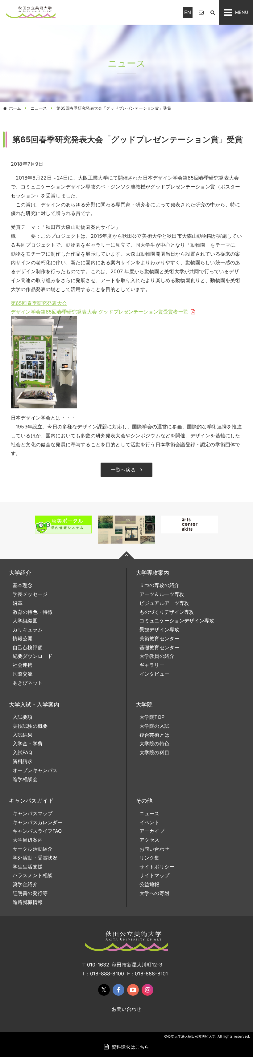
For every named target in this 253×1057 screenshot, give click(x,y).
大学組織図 (25, 621)
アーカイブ (151, 831)
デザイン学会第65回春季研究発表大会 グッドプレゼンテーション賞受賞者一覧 (99, 312)
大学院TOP (151, 717)
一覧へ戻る (123, 470)
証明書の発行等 (30, 893)
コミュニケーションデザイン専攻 (176, 621)
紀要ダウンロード (32, 656)
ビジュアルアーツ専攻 (164, 603)
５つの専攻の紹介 (159, 585)
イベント (149, 822)
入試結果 (23, 735)
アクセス (149, 840)
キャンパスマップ (32, 813)
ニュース (39, 108)
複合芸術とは (154, 735)
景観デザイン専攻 (159, 629)
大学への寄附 (154, 893)
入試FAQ (22, 752)
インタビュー (154, 674)
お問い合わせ (154, 849)
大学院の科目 (154, 752)
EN (187, 12)
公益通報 (149, 884)
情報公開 (23, 638)
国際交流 (23, 674)
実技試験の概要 (30, 726)
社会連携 (23, 665)
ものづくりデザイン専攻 (166, 612)
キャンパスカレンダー (38, 822)
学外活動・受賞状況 (35, 858)
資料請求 (23, 761)
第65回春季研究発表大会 (39, 303)
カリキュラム (28, 629)
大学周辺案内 (28, 840)
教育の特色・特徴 (32, 612)
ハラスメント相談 (32, 875)
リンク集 (149, 858)
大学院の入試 (154, 726)
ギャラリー (151, 665)
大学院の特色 (154, 743)
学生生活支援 (28, 867)
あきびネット (28, 683)
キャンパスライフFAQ (37, 831)
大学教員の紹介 (156, 656)
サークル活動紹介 (32, 849)
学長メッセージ (30, 594)
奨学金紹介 (25, 884)
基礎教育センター (159, 647)
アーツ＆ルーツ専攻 (161, 594)
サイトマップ (154, 875)
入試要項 (23, 717)
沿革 (18, 603)
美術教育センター (159, 638)
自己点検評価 (28, 647)
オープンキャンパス (35, 770)
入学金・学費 (28, 743)
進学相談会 (25, 779)
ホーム (15, 108)
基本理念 (23, 585)
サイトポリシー (156, 867)
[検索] (213, 12)
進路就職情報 (28, 902)
